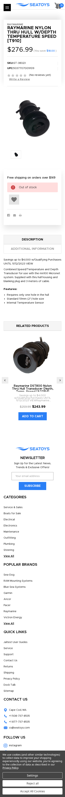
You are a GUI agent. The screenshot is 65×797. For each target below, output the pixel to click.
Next (60, 380)
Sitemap (9, 691)
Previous (5, 380)
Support (9, 654)
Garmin (8, 593)
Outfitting (10, 538)
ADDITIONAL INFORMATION (32, 248)
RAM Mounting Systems (18, 581)
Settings (32, 775)
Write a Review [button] (19, 79)
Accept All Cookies (32, 791)
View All (9, 556)
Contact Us (10, 660)
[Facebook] (8, 215)
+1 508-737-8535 (19, 716)
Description (32, 239)
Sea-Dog (9, 575)
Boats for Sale (12, 513)
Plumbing (9, 544)
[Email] (14, 215)
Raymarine (10, 611)
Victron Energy (13, 617)
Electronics (10, 525)
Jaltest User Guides (15, 642)
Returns (8, 666)
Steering (9, 550)
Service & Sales (13, 507)
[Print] (20, 215)
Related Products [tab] (32, 325)
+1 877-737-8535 (19, 722)
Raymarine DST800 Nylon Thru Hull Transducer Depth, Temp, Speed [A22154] (32, 388)
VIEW (29, 263)
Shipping (9, 672)
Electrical (9, 519)
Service (8, 648)
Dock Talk (10, 685)
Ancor (7, 599)
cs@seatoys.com (19, 728)
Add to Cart (32, 416)
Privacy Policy (12, 679)
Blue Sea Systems (15, 587)
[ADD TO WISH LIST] (14, 200)
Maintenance (11, 532)
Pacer (7, 605)
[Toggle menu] (7, 7)
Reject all (33, 783)
